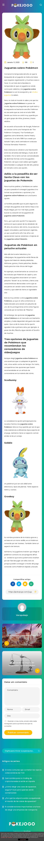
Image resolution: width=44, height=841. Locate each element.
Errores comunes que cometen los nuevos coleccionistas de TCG (23, 771)
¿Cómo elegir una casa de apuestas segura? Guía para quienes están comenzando (20, 789)
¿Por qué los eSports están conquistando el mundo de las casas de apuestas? (23, 800)
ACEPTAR (23, 839)
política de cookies (6, 837)
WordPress (27, 831)
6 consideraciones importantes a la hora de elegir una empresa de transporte (22, 808)
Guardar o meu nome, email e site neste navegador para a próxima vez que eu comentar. (20, 723)
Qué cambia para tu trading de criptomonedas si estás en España (20, 780)
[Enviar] (39, 751)
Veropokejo (22, 615)
